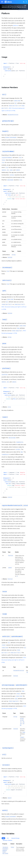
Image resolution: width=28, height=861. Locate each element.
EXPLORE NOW (15, 8)
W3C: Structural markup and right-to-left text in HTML (14, 660)
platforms (15, 25)
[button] (13, 1)
